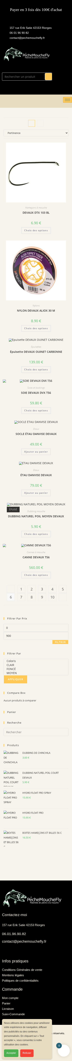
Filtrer (60, 642)
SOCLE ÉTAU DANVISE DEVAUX (36, 434)
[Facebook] (4, 951)
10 (52, 597)
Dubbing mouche (36, 511)
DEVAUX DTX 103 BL (36, 212)
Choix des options (36, 230)
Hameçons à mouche (36, 207)
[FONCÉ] (36, 669)
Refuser (27, 1053)
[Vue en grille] (31, 123)
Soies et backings (36, 387)
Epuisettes (36, 346)
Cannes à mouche (36, 552)
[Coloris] (36, 661)
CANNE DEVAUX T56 (36, 557)
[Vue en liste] (40, 123)
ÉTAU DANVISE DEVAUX (36, 475)
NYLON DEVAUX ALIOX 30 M (36, 310)
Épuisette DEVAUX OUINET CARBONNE (36, 352)
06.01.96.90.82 (14, 934)
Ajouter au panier (36, 451)
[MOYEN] (36, 673)
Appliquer (15, 679)
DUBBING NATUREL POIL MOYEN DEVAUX (36, 516)
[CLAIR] (36, 665)
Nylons (36, 305)
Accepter (11, 1053)
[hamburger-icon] (67, 100)
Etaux (36, 429)
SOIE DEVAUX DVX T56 (36, 393)
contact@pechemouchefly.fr (24, 941)
